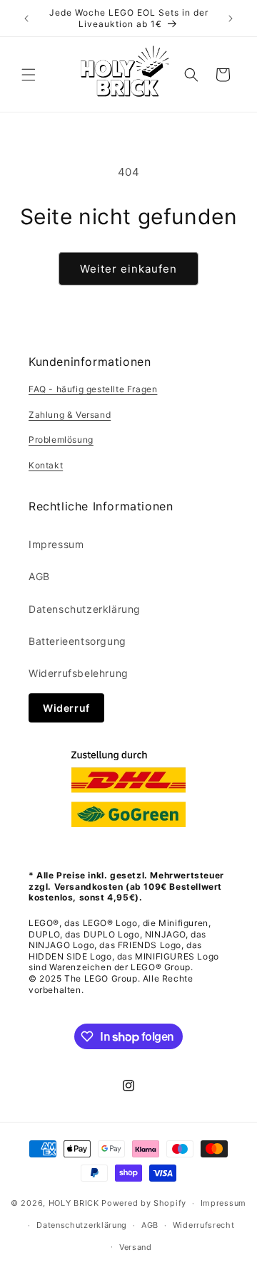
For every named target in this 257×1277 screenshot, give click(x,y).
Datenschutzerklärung (85, 609)
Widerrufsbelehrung (78, 673)
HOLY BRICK (74, 1203)
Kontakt (46, 465)
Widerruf (66, 708)
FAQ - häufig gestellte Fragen (93, 389)
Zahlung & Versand (70, 414)
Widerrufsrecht (204, 1225)
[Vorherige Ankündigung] (26, 18)
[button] (28, 74)
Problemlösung (61, 439)
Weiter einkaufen (128, 268)
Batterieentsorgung (77, 641)
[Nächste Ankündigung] (230, 18)
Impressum (56, 544)
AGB (39, 576)
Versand (135, 1247)
